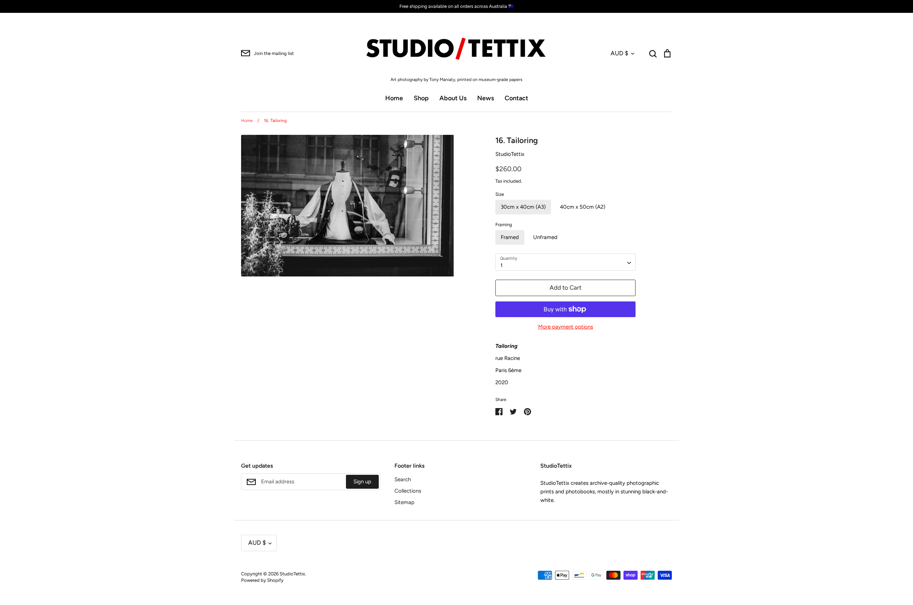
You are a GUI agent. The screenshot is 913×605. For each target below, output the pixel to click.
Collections (407, 491)
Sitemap (404, 502)
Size (499, 194)
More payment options (565, 327)
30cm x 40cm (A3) (523, 207)
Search (402, 479)
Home (394, 98)
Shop (421, 98)
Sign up (362, 481)
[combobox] (565, 262)
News (485, 98)
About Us (452, 98)
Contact (516, 98)
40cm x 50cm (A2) (582, 207)
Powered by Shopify (262, 580)
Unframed (545, 237)
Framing (503, 224)
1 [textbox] (501, 265)
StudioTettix (509, 154)
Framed (510, 237)
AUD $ (619, 53)
